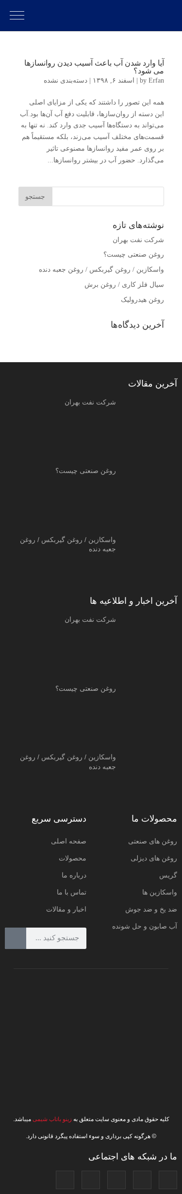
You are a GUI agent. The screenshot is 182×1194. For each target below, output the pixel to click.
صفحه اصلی (68, 841)
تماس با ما (71, 892)
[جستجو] (15, 938)
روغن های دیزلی (154, 858)
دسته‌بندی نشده (65, 80)
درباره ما (74, 875)
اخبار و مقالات (66, 909)
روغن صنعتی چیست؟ (133, 254)
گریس (168, 875)
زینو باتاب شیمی (51, 1119)
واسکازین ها (159, 892)
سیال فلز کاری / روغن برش (124, 284)
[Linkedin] (91, 1180)
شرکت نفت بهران (138, 240)
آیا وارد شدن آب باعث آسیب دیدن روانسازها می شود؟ (94, 67)
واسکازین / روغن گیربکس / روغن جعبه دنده (101, 269)
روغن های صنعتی (152, 841)
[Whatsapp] (65, 1180)
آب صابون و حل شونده (144, 926)
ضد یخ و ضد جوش (151, 909)
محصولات (72, 858)
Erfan (156, 80)
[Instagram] (168, 1180)
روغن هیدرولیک (142, 299)
